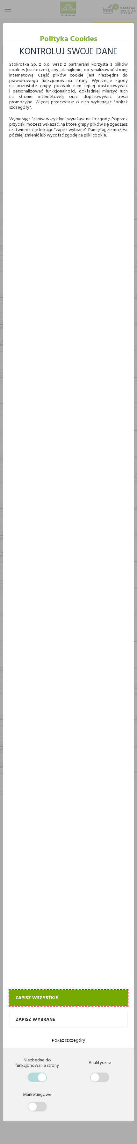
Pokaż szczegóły (68, 1040)
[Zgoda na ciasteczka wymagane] (37, 1077)
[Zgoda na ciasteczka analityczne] (99, 1077)
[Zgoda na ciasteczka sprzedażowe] (37, 1106)
